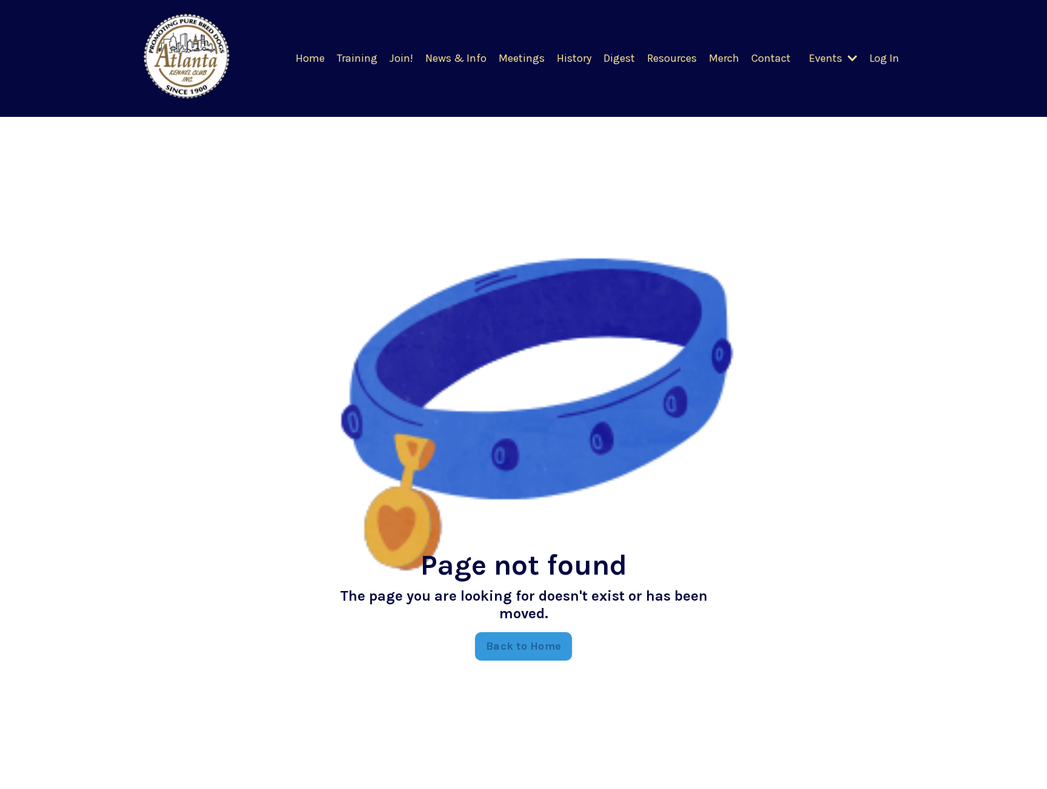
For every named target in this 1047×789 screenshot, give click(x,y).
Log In (884, 58)
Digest (619, 58)
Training (357, 58)
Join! (401, 58)
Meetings (522, 58)
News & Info (456, 58)
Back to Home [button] (523, 646)
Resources (672, 58)
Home (310, 58)
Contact (771, 58)
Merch (724, 58)
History (574, 58)
